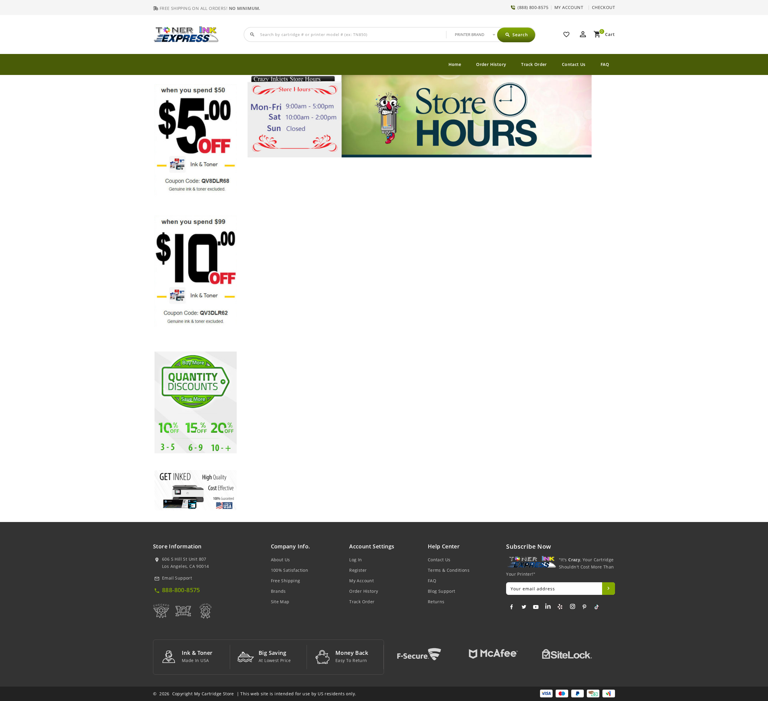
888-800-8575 (181, 590)
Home (454, 64)
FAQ (605, 64)
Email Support (177, 578)
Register (358, 570)
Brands (278, 591)
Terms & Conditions (449, 570)
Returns (436, 601)
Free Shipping (285, 580)
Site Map (280, 601)
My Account (361, 580)
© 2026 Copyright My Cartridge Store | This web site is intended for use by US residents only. (254, 694)
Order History (491, 64)
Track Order (534, 64)
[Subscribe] (608, 588)
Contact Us (574, 64)
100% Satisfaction (289, 570)
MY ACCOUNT (568, 7)
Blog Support (441, 591)
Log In (355, 559)
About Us (280, 559)
